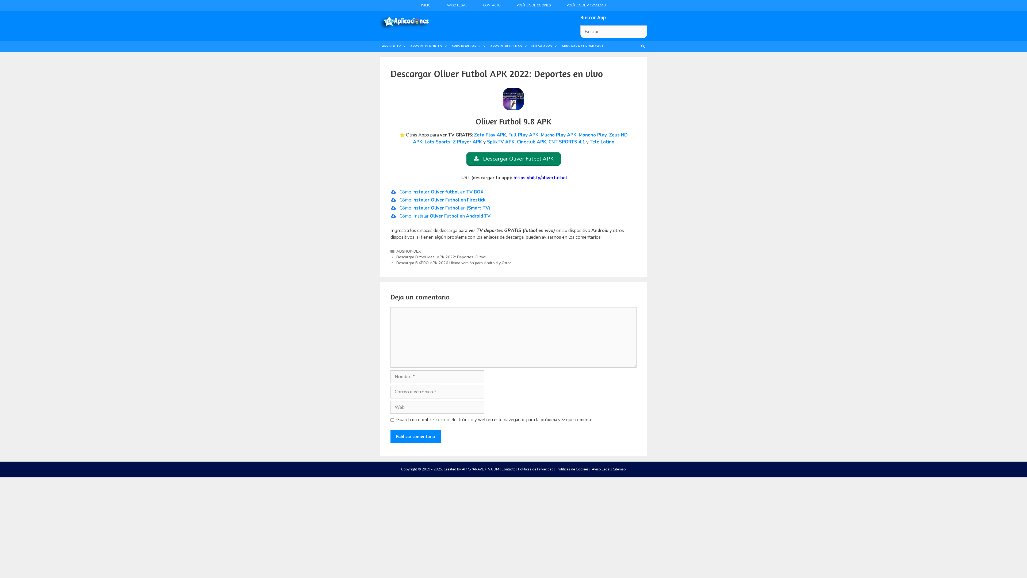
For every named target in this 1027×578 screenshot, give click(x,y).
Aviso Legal (457, 5)
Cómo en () (445, 208)
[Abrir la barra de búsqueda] (643, 46)
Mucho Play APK (558, 135)
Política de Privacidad (586, 5)
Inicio (426, 5)
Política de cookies (534, 5)
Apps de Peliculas (506, 46)
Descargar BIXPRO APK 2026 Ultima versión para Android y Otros (454, 262)
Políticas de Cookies (573, 469)
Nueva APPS (541, 46)
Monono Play (593, 135)
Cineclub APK (531, 142)
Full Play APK (523, 135)
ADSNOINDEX (408, 251)
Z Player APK (467, 142)
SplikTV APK (501, 142)
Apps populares (466, 46)
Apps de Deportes (426, 46)
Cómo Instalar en (445, 216)
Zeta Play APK (490, 135)
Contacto (492, 5)
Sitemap (619, 469)
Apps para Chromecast (582, 46)
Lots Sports (437, 142)
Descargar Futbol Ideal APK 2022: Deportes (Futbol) (442, 257)
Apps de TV (391, 46)
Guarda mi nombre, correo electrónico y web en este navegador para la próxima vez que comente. (494, 420)
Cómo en (442, 192)
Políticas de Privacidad (536, 469)
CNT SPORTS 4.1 (567, 142)
